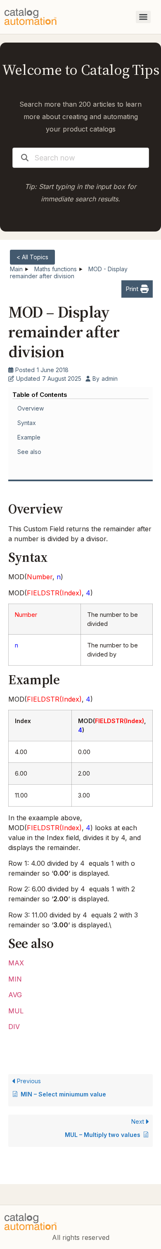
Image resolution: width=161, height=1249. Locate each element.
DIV (14, 1026)
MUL (16, 1011)
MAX (16, 963)
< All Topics (32, 256)
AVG (15, 995)
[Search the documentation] (24, 157)
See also (29, 451)
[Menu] (143, 17)
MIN (15, 979)
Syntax (26, 422)
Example (28, 437)
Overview (30, 408)
